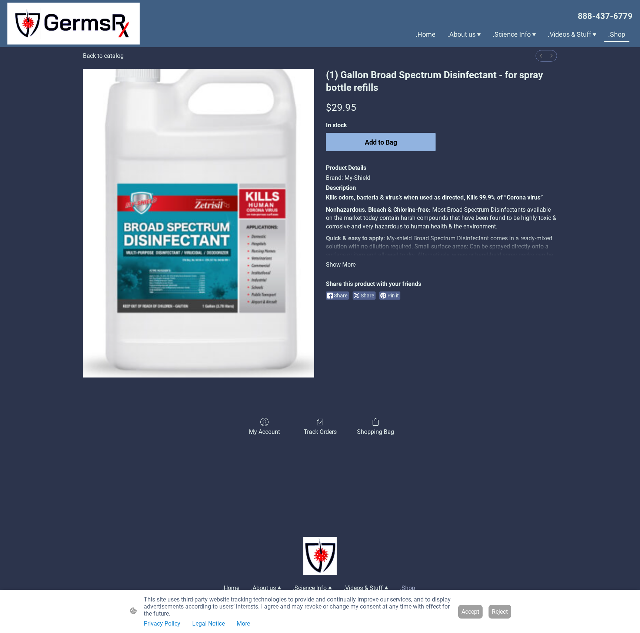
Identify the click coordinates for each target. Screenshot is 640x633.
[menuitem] (541, 55)
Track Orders (320, 431)
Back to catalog (103, 55)
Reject (500, 611)
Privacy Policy (162, 623)
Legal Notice (208, 623)
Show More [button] (341, 264)
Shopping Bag (375, 431)
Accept (470, 611)
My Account (264, 431)
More (243, 623)
